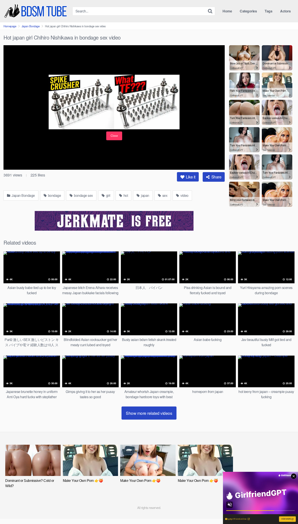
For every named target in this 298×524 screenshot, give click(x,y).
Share (215, 177)
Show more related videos (149, 413)
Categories (248, 11)
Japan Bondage (31, 26)
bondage (54, 195)
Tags (268, 11)
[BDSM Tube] (36, 11)
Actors (285, 11)
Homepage (9, 26)
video (184, 195)
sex (164, 195)
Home (227, 11)
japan (144, 195)
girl (107, 195)
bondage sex (83, 195)
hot (125, 195)
